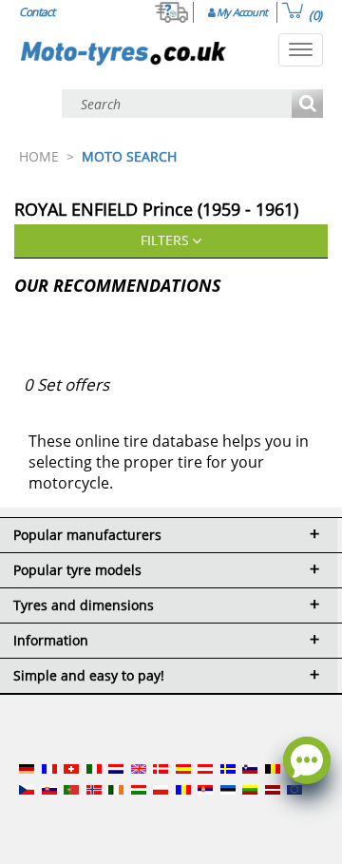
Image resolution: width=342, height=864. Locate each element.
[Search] (307, 105)
